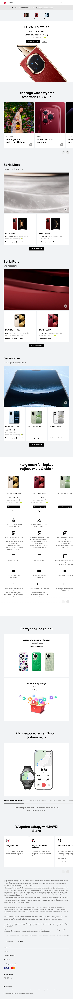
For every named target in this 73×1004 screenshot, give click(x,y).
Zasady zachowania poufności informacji (35, 990)
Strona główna (9, 941)
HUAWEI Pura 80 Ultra (12, 330)
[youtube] (8, 978)
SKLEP (6, 951)
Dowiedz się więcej (33, 41)
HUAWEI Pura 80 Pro (45, 330)
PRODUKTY (7, 947)
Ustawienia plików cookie (59, 990)
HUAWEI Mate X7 (36, 27)
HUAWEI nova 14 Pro (12, 427)
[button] (61, 2)
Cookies (49, 990)
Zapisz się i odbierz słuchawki (44, 8)
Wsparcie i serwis (9, 955)
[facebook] (5, 978)
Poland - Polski (8, 986)
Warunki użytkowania (17, 990)
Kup (44, 41)
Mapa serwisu (7, 990)
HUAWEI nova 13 (55, 427)
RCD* (37, 35)
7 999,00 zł (56, 236)
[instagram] (12, 978)
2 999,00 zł (12, 432)
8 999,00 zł (42, 35)
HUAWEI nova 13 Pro (34, 427)
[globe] (4, 986)
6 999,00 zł (22, 333)
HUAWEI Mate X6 (44, 233)
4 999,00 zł (56, 333)
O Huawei (7, 960)
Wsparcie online (63, 862)
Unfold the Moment (36, 31)
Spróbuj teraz (36, 690)
